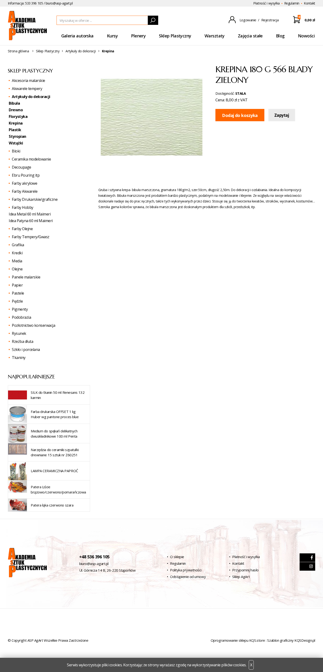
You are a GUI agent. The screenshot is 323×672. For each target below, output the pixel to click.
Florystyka (18, 116)
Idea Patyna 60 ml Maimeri (31, 220)
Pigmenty (20, 309)
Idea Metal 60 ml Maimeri (30, 214)
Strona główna (18, 51)
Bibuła (14, 103)
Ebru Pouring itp (25, 175)
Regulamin (291, 3)
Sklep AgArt (241, 576)
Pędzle (17, 301)
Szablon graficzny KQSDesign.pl (291, 640)
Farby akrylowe (24, 183)
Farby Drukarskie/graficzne (35, 199)
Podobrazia (21, 317)
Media (17, 261)
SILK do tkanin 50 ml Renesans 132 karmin (57, 395)
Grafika (18, 244)
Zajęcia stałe (250, 36)
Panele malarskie (26, 277)
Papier (17, 285)
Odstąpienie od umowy (188, 576)
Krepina (16, 123)
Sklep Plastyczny (175, 36)
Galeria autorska (77, 36)
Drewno (16, 109)
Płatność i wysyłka (266, 3)
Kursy (112, 36)
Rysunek (19, 333)
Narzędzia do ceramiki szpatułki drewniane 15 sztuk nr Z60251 (55, 452)
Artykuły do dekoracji (80, 51)
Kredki (17, 252)
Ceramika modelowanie (31, 159)
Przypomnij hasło (245, 570)
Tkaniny (19, 357)
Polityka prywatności (185, 570)
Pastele (18, 293)
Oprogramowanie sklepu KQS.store (238, 640)
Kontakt (309, 3)
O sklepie (177, 556)
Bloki (16, 151)
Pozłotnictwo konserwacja (33, 325)
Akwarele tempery (27, 88)
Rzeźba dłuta (22, 341)
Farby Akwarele (24, 191)
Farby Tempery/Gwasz (30, 236)
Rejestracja (270, 20)
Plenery (138, 36)
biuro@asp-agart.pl (59, 3)
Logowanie (248, 20)
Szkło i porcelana (26, 349)
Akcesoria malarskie (28, 80)
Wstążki (16, 143)
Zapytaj (281, 115)
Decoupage (21, 167)
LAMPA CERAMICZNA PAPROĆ (54, 470)
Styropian (17, 136)
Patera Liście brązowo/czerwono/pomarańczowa (58, 489)
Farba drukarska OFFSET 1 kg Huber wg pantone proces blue (55, 414)
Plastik (15, 129)
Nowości (306, 36)
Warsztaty (215, 36)
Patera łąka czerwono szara (52, 505)
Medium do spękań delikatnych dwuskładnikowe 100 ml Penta (54, 434)
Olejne (17, 269)
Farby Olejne (22, 228)
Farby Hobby (22, 207)
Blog (280, 36)
